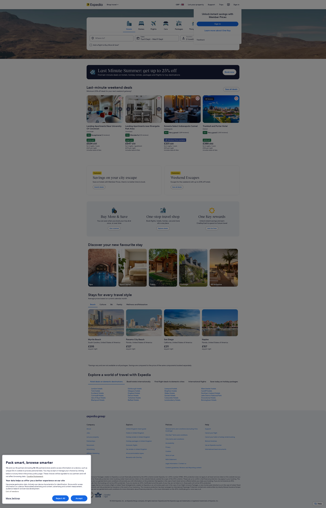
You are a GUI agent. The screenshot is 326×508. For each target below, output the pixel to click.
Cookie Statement (35, 476)
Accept (79, 498)
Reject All (60, 498)
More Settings (13, 498)
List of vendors (12, 491)
